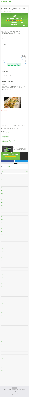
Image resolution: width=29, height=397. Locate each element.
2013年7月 (2, 346)
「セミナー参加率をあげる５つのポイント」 (6, 141)
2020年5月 (2, 237)
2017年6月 (2, 286)
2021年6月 (2, 220)
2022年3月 (2, 210)
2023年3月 (2, 193)
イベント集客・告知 (4, 166)
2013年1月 (2, 355)
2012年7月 (2, 364)
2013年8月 (2, 344)
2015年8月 (2, 312)
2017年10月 (2, 280)
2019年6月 (2, 251)
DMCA (18, 393)
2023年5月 (2, 190)
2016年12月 (2, 294)
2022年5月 (2, 208)
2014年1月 (2, 338)
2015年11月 (2, 309)
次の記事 (27, 171)
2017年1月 (2, 292)
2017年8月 (2, 283)
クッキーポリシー (21, 393)
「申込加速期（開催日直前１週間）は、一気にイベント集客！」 (8, 140)
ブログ (7, 389)
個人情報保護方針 (5, 393)
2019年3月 (2, 254)
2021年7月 (2, 219)
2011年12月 (2, 375)
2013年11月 (2, 341)
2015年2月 (2, 321)
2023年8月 (2, 187)
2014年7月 (2, 329)
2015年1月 (2, 323)
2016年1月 (2, 306)
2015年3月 (2, 320)
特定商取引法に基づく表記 (15, 393)
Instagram (15, 391)
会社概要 (10, 389)
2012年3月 (2, 370)
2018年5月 (2, 269)
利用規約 (2, 393)
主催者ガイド (23, 389)
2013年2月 (2, 353)
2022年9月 (2, 202)
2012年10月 (2, 359)
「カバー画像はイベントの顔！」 (5, 135)
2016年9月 (2, 295)
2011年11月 (2, 376)
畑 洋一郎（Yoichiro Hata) (5, 11)
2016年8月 (2, 297)
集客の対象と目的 (4, 39)
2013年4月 (2, 350)
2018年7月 (2, 266)
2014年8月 (2, 327)
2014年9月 (2, 326)
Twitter (13, 391)
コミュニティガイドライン (14, 389)
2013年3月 (2, 352)
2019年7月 (2, 249)
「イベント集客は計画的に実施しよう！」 (6, 137)
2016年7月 (2, 298)
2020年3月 (2, 240)
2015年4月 (2, 318)
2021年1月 (2, 228)
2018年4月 (2, 271)
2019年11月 (2, 246)
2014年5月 (2, 332)
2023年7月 (2, 188)
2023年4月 (2, 191)
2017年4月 (2, 289)
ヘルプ (14, 387)
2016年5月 (2, 300)
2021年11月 (2, 214)
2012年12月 (2, 356)
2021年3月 (2, 225)
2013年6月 (2, 347)
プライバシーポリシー (10, 393)
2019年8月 (2, 248)
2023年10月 (2, 184)
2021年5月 (2, 222)
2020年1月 (2, 243)
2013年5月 (2, 349)
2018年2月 (2, 274)
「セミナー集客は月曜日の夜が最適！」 (5, 142)
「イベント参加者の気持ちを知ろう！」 (5, 132)
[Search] (27, 173)
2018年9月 (2, 263)
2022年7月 (2, 205)
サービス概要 (5, 389)
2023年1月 (2, 196)
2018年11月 (2, 260)
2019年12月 (2, 245)
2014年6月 (2, 330)
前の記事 (2, 171)
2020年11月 (2, 231)
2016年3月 (2, 303)
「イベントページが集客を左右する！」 (5, 136)
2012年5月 (2, 367)
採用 (17, 389)
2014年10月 (2, 324)
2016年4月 (2, 301)
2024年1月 (2, 181)
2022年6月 (2, 207)
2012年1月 (2, 373)
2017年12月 (2, 277)
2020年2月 (2, 242)
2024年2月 (2, 179)
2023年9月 (2, 185)
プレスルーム (20, 389)
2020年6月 (2, 236)
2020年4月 (2, 239)
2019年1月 (2, 257)
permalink (8, 166)
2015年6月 (2, 315)
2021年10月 (2, 216)
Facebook (14, 391)
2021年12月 (2, 213)
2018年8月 (2, 265)
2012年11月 (2, 358)
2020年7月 (2, 234)
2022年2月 (2, 211)
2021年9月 (2, 217)
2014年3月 (2, 335)
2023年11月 (2, 182)
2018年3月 (2, 272)
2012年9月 (2, 361)
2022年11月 (2, 199)
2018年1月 (2, 275)
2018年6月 (2, 268)
